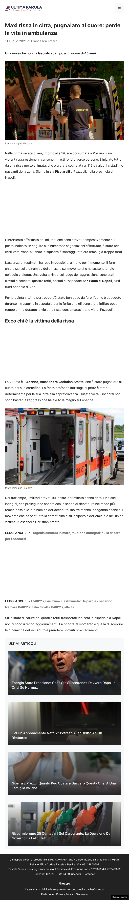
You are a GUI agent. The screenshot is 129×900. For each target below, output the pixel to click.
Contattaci (89, 874)
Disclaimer (81, 894)
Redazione (47, 894)
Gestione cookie (119, 897)
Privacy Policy (64, 894)
